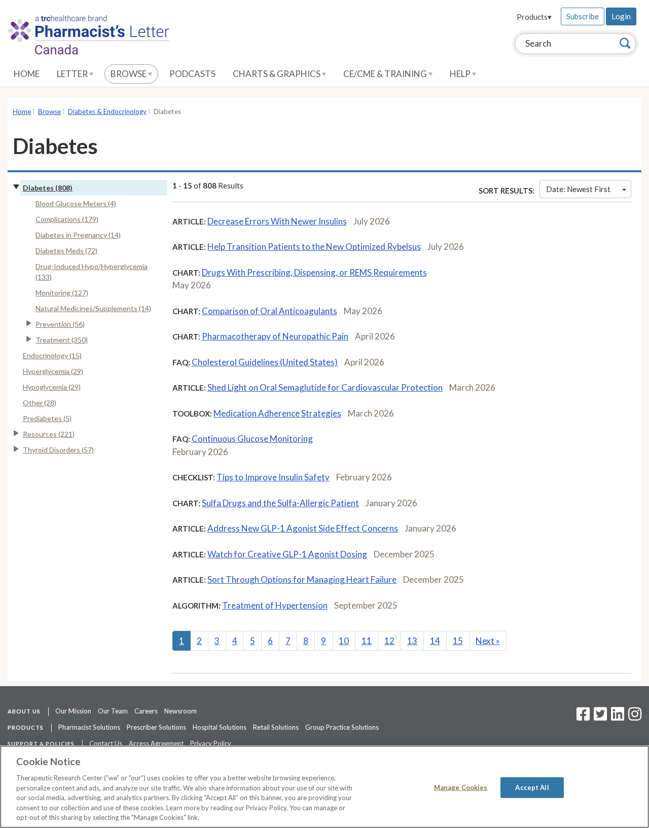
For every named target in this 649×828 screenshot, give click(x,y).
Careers (146, 711)
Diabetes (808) (48, 187)
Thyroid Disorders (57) (58, 449)
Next (488, 640)
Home (27, 73)
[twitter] (599, 717)
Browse (129, 73)
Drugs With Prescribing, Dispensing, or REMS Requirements (314, 272)
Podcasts (192, 73)
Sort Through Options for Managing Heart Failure (301, 579)
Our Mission (73, 711)
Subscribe (582, 16)
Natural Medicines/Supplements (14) (93, 308)
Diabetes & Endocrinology (107, 111)
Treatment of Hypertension (275, 605)
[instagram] (634, 717)
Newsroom (180, 711)
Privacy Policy (210, 743)
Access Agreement (156, 743)
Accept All (532, 787)
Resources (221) (49, 434)
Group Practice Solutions (342, 727)
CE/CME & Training (385, 73)
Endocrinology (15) (52, 355)
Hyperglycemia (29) (53, 371)
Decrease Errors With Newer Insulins (277, 221)
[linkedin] (617, 717)
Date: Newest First (578, 189)
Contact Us (105, 743)
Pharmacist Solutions (89, 727)
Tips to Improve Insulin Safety (273, 477)
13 (412, 640)
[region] (324, 786)
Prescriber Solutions (156, 727)
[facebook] (583, 717)
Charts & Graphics (277, 73)
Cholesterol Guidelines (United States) (265, 362)
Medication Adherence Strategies (277, 413)
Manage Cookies (461, 787)
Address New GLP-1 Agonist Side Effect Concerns (302, 528)
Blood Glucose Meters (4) (75, 203)
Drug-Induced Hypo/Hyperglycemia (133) (91, 271)
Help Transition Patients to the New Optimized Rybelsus (314, 246)
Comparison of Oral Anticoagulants (269, 311)
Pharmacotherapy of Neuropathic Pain (275, 336)
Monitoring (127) (61, 292)
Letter (73, 73)
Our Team (113, 711)
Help (461, 73)
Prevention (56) (60, 324)
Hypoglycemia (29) (52, 387)
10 (344, 640)
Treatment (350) (61, 339)
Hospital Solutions (219, 727)
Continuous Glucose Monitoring (252, 438)
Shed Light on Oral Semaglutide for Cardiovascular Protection (325, 387)
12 (389, 640)
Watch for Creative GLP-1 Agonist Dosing (287, 554)
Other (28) (39, 402)
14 (435, 640)
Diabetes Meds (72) (66, 250)
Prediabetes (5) (47, 418)
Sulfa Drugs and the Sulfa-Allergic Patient (280, 503)
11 (367, 640)
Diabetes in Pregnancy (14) (78, 235)
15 (458, 640)
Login (621, 16)
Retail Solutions (276, 727)
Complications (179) (66, 219)
